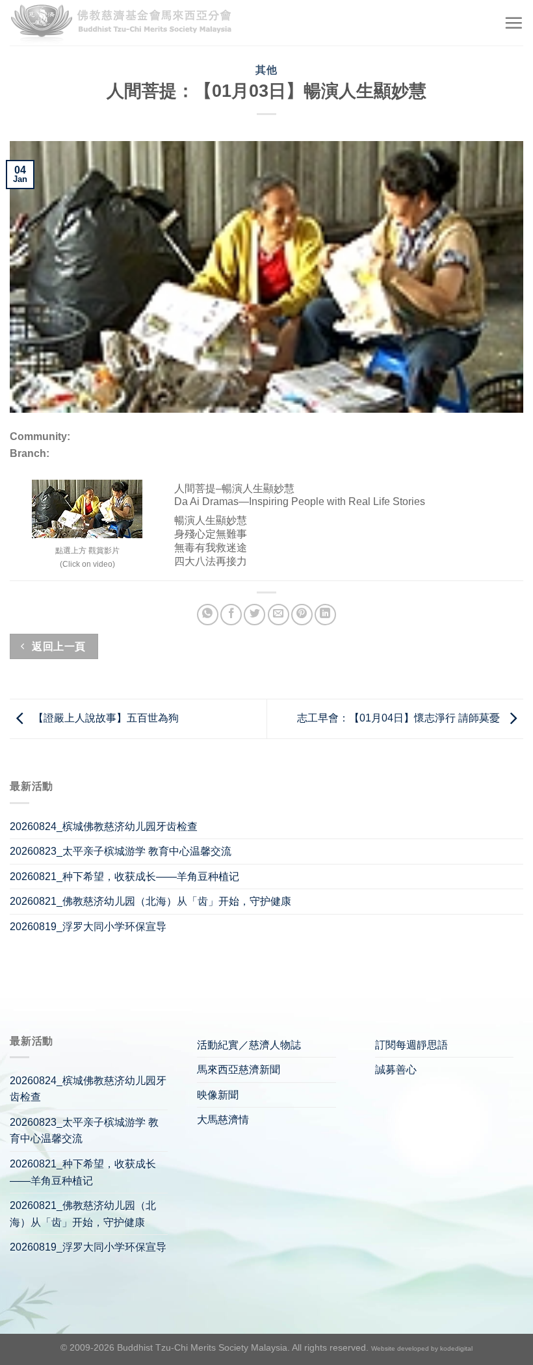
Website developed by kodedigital (422, 1348)
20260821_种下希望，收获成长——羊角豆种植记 (124, 876)
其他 (266, 69)
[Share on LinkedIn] (325, 614)
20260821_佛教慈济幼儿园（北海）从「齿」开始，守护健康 (150, 901)
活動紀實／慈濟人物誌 (249, 1044)
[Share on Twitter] (254, 614)
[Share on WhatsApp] (207, 614)
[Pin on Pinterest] (302, 614)
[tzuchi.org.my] (127, 23)
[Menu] (513, 23)
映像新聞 (218, 1094)
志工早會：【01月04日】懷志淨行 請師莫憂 (399, 717)
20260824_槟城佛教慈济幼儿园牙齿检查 (104, 826)
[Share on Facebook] (231, 614)
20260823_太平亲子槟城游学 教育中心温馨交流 (120, 851)
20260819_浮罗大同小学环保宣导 (88, 926)
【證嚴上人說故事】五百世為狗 (105, 717)
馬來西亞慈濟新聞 (238, 1069)
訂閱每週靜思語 (411, 1044)
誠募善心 (396, 1069)
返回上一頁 (57, 646)
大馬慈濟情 (223, 1119)
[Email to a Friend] (278, 614)
